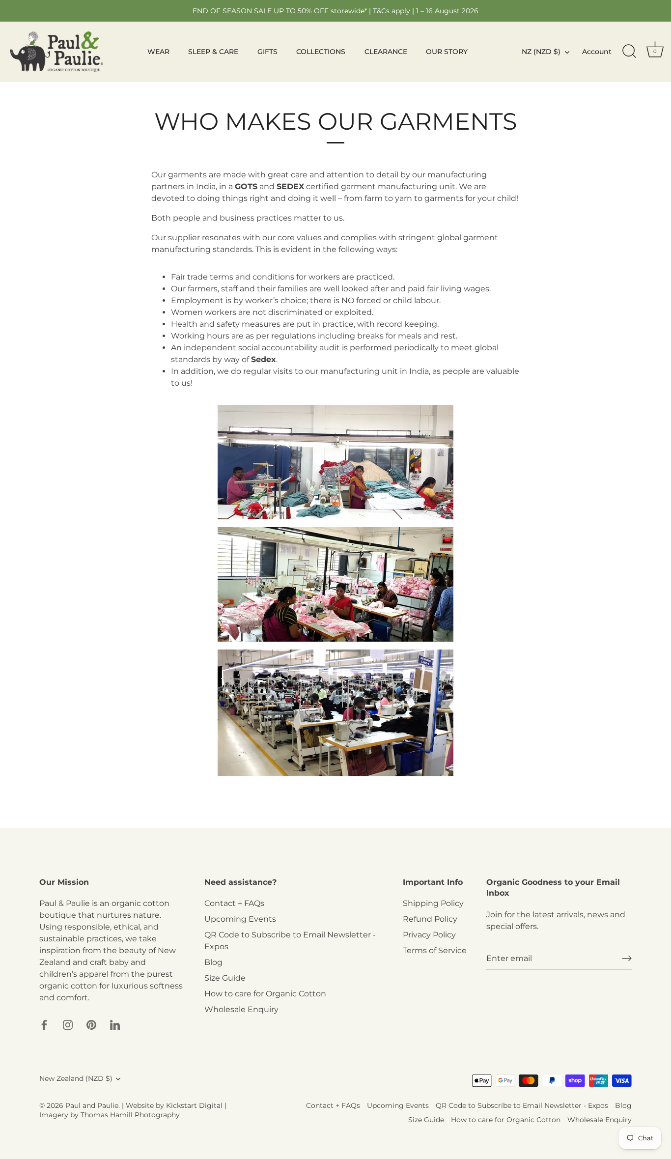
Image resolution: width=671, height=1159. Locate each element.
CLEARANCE (385, 51)
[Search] (629, 51)
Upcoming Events (240, 919)
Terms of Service (435, 950)
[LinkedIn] (115, 1024)
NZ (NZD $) (541, 51)
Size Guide (225, 978)
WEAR (158, 51)
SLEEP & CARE (213, 51)
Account (597, 51)
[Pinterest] (91, 1024)
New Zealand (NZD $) (75, 1078)
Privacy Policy (429, 934)
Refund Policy (430, 919)
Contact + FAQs (234, 903)
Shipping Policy (433, 903)
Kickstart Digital (194, 1105)
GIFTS (267, 51)
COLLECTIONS (320, 51)
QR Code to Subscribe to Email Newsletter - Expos (522, 1105)
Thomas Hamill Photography (130, 1115)
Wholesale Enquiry (241, 1009)
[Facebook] (44, 1024)
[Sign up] (627, 958)
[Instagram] (68, 1024)
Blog (213, 962)
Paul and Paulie (91, 1105)
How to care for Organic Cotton (265, 993)
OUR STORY (447, 51)
